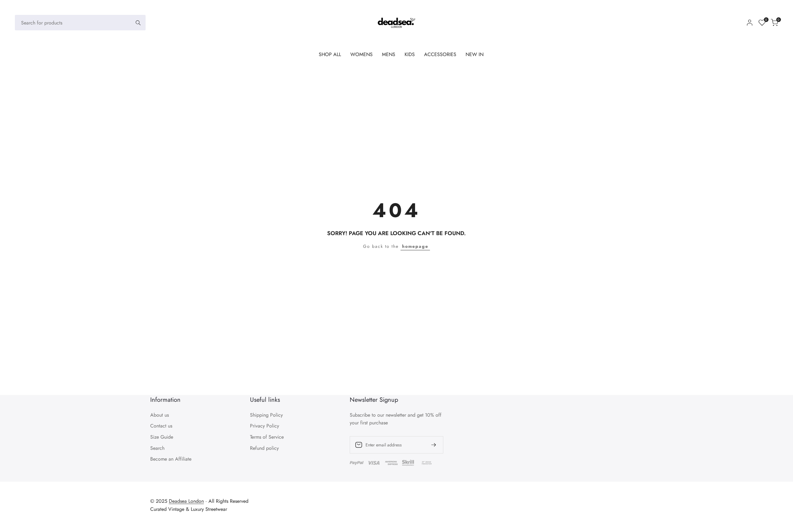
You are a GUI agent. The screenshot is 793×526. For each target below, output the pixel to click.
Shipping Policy (266, 415)
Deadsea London (186, 501)
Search (157, 448)
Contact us (161, 425)
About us (159, 415)
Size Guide (161, 437)
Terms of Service (267, 437)
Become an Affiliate (170, 458)
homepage (415, 246)
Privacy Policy (264, 425)
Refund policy (264, 448)
